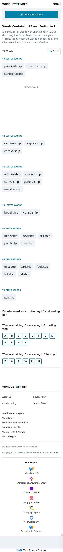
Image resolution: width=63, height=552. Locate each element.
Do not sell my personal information (20, 446)
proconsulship (36, 66)
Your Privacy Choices (34, 550)
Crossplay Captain (31, 512)
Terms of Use (39, 403)
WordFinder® (31, 473)
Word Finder (8, 418)
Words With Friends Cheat (15, 422)
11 (32, 361)
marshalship (12, 189)
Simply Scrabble (31, 502)
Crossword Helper (31, 492)
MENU (56, 4)
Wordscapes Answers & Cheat (31, 482)
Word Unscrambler (11, 427)
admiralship (12, 174)
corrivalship (12, 151)
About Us (6, 396)
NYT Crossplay (9, 436)
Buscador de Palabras (31, 531)
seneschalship (13, 74)
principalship (13, 66)
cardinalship (12, 143)
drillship (44, 236)
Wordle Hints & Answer (13, 432)
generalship (32, 182)
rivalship (27, 243)
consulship (30, 212)
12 (39, 361)
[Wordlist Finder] (15, 386)
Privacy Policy (39, 396)
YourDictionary (31, 521)
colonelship (33, 174)
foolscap (42, 267)
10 (25, 361)
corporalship (34, 143)
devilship (28, 236)
